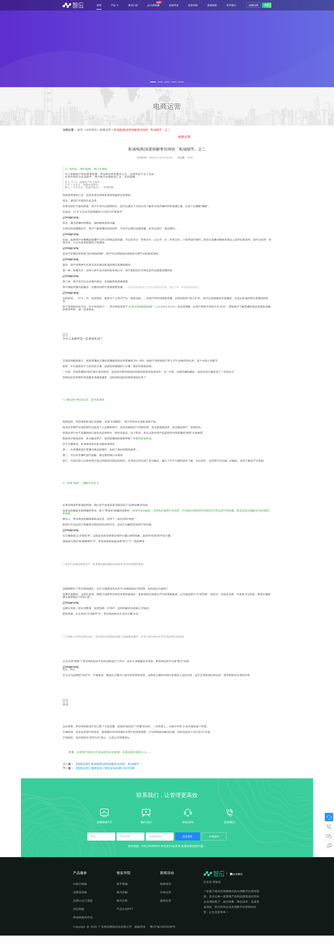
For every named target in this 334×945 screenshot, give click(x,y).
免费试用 (253, 5)
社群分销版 (80, 883)
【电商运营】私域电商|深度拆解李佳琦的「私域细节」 (108, 763)
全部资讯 (91, 129)
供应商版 (78, 909)
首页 (99, 5)
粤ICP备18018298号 (162, 926)
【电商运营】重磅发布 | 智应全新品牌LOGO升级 (104, 768)
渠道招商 (212, 5)
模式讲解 (122, 892)
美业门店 (133, 5)
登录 (266, 5)
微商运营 (165, 900)
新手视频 (122, 883)
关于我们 (231, 5)
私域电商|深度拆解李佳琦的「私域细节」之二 (142, 129)
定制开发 (174, 5)
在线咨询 (214, 836)
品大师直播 (153, 5)
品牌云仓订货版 (83, 900)
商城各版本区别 (83, 917)
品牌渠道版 (80, 892)
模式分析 (122, 900)
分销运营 (165, 892)
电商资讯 (165, 883)
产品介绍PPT (125, 909)
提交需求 (187, 836)
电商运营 (106, 129)
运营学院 (193, 5)
